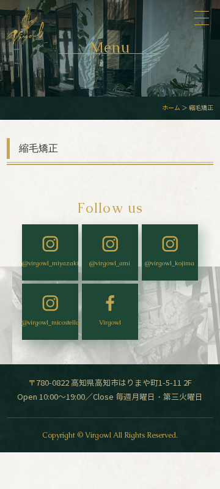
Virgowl (110, 322)
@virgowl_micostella (50, 322)
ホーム (171, 108)
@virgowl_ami (109, 263)
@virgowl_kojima (169, 263)
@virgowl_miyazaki (50, 263)
